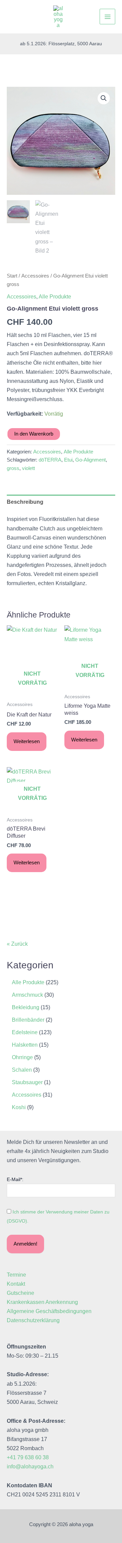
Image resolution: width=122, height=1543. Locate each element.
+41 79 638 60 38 (28, 1457)
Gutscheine (20, 1293)
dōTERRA (50, 460)
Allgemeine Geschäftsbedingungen (49, 1311)
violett (28, 468)
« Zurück (17, 944)
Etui (68, 460)
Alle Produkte (55, 296)
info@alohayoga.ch (30, 1466)
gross (13, 468)
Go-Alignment (90, 460)
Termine (16, 1275)
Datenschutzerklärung (33, 1320)
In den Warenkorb (33, 434)
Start (12, 276)
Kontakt (16, 1284)
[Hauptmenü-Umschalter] (107, 16)
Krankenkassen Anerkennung (42, 1302)
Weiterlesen (27, 741)
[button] (104, 98)
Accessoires (35, 276)
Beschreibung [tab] (25, 502)
